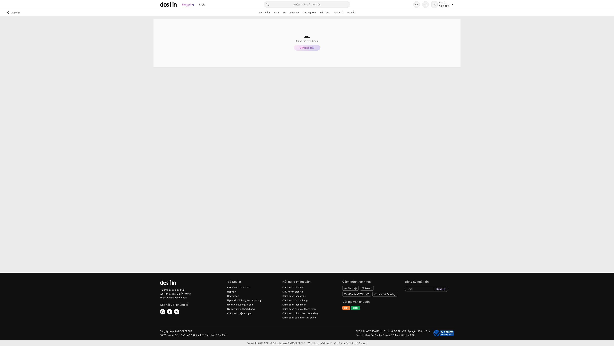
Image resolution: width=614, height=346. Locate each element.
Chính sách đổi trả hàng (295, 300)
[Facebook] (169, 311)
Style (202, 4)
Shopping (188, 4)
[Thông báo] (416, 4)
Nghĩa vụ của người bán (240, 304)
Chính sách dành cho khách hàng (300, 313)
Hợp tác (231, 291)
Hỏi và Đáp (233, 296)
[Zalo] (176, 311)
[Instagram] (162, 311)
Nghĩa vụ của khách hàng (241, 309)
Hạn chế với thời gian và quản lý (244, 300)
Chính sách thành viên (294, 296)
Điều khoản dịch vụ (292, 291)
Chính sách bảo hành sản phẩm (299, 317)
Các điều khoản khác (238, 287)
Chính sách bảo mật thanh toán (299, 309)
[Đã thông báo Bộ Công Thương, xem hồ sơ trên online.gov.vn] (443, 333)
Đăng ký (441, 289)
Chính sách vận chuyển (239, 313)
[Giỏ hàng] (425, 4)
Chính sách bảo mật (293, 287)
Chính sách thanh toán (294, 304)
